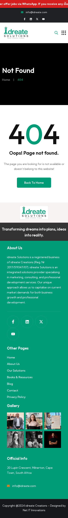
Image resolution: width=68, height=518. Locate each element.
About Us (13, 364)
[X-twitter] (37, 19)
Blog (10, 384)
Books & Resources (19, 377)
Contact (12, 390)
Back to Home (34, 182)
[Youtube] (43, 19)
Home (6, 79)
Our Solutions (16, 370)
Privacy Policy (16, 397)
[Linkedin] (31, 19)
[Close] (65, 3)
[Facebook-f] (24, 19)
